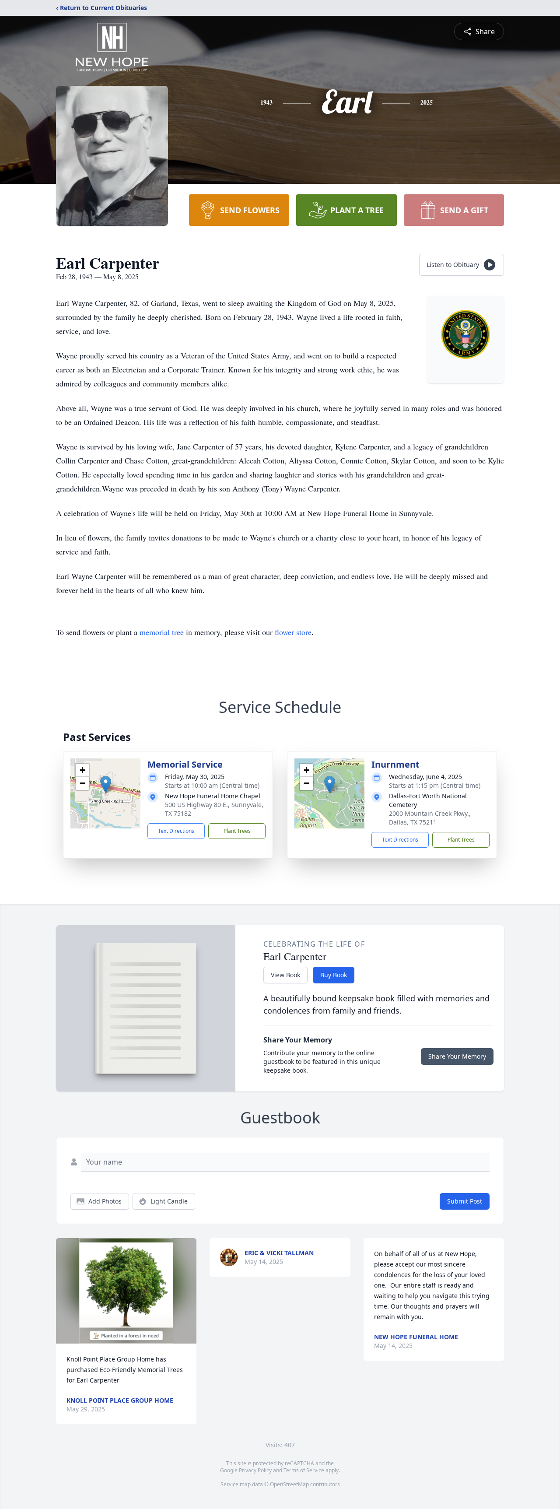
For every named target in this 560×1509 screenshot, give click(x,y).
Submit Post (464, 1201)
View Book (285, 975)
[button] (105, 784)
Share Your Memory (457, 1056)
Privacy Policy (255, 1470)
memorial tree (162, 632)
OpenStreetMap (289, 1484)
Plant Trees (237, 831)
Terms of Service (304, 1470)
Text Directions (176, 831)
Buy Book (333, 975)
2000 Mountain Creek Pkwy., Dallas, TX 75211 (430, 817)
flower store (293, 632)
